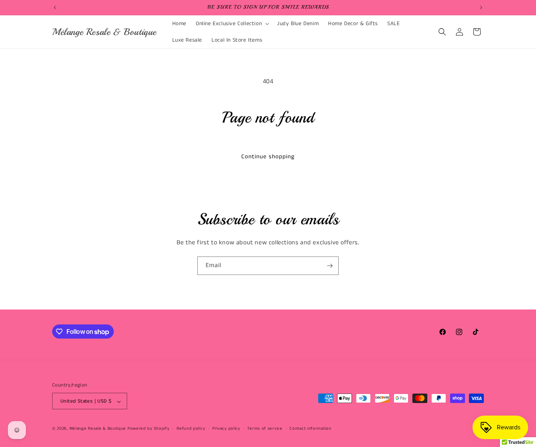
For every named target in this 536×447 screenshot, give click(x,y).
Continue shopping (268, 156)
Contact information (310, 428)
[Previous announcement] (55, 7)
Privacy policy (226, 428)
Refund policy (191, 428)
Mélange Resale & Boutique (97, 429)
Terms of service (264, 428)
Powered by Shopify (149, 429)
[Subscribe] (329, 265)
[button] (231, 23)
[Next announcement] (481, 7)
